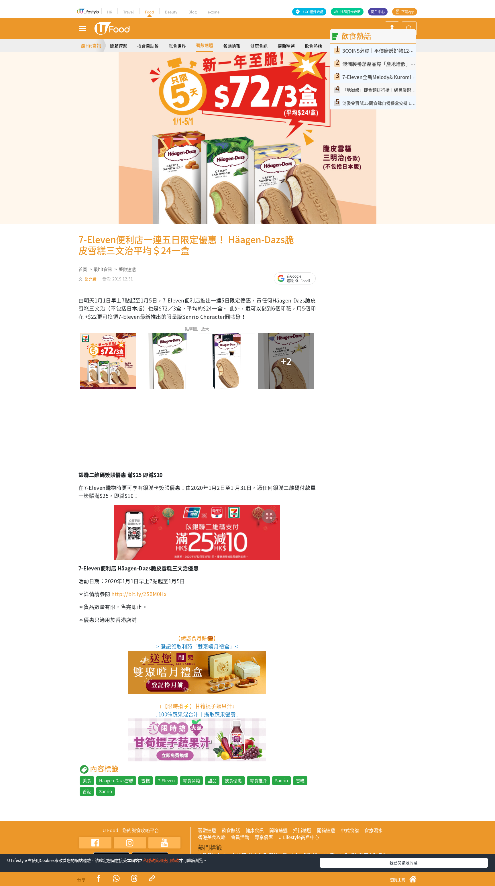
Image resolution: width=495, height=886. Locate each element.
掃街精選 (286, 46)
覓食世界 (177, 46)
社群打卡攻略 (350, 11)
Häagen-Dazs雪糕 (116, 780)
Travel (128, 12)
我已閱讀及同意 (404, 862)
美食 (86, 780)
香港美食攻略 (211, 837)
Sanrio (281, 780)
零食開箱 (191, 780)
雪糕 (145, 780)
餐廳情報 (231, 46)
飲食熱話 (313, 46)
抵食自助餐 (148, 46)
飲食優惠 (233, 780)
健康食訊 (259, 46)
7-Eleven (166, 780)
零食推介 (258, 780)
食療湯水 (373, 830)
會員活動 (240, 837)
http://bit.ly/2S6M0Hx (138, 594)
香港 (86, 791)
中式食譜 (350, 830)
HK (109, 12)
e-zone (213, 12)
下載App (407, 11)
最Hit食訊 (91, 45)
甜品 (212, 780)
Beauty (171, 12)
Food (149, 12)
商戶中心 (378, 11)
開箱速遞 (118, 46)
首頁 (82, 269)
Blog (192, 12)
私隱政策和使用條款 (161, 860)
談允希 (91, 279)
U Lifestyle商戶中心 (298, 837)
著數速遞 (204, 45)
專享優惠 (264, 837)
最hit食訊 (103, 269)
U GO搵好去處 (312, 11)
